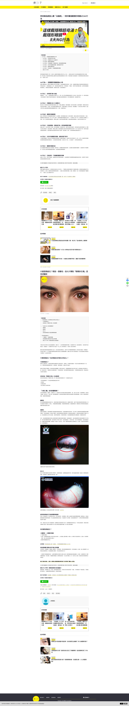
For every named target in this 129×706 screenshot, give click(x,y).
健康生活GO (58, 7)
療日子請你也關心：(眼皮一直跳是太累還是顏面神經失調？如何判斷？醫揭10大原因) (57, 561)
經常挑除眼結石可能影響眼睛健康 (50, 332)
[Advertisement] (64, 679)
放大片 (44, 330)
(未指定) (47, 313)
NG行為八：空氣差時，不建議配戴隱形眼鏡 (52, 68)
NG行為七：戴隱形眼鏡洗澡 (48, 66)
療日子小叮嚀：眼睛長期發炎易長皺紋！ (51, 340)
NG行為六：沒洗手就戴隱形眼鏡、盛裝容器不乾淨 (53, 64)
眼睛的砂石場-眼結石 (46, 586)
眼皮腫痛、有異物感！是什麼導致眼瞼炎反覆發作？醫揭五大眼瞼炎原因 (62, 575)
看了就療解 (65, 7)
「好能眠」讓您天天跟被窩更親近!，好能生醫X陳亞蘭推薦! (58, 222)
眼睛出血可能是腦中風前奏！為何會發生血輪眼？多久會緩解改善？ (69, 641)
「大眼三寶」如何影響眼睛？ (48, 326)
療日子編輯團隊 (49, 48)
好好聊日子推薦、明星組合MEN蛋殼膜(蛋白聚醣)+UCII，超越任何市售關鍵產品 (70, 224)
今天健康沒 (43, 7)
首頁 (41, 11)
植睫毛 (44, 329)
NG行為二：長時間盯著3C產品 (49, 58)
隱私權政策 (53, 697)
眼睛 (55, 192)
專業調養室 (50, 7)
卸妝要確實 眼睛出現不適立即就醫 (50, 338)
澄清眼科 (62, 510)
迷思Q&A (48, 11)
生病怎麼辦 (36, 7)
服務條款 (47, 697)
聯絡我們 (59, 697)
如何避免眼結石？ (45, 335)
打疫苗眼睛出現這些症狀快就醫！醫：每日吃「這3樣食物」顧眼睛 (61, 176)
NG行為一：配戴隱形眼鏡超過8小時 (49, 56)
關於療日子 (42, 697)
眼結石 (48, 593)
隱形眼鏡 (45, 192)
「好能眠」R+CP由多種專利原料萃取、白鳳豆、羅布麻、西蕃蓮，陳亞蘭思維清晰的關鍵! (81, 224)
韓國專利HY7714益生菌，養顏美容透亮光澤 (46, 222)
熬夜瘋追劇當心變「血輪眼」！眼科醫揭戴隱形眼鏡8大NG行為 (57, 544)
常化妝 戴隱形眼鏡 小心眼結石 (63, 584)
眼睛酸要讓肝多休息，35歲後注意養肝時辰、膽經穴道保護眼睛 (68, 258)
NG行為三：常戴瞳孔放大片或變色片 (50, 60)
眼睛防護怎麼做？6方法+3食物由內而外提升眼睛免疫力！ (66, 249)
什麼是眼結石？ (46, 321)
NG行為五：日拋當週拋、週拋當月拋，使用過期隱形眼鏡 (54, 63)
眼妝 (53, 593)
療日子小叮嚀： (46, 69)
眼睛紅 (50, 192)
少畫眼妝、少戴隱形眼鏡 (48, 337)
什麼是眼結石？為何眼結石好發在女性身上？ (51, 319)
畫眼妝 (44, 327)
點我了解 (49, 227)
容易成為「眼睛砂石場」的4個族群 (50, 323)
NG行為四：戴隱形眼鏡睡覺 (48, 61)
